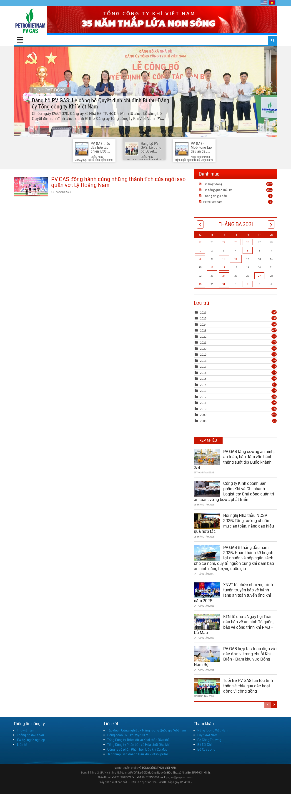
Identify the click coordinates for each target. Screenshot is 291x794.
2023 (203, 330)
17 (223, 267)
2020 (203, 349)
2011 (203, 403)
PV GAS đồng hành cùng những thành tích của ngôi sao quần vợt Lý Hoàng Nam (31, 186)
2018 (203, 361)
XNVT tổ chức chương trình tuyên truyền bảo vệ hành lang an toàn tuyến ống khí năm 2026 (233, 593)
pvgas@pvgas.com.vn (179, 777)
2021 (203, 342)
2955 (269, 189)
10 (223, 259)
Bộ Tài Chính (206, 744)
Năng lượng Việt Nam (212, 730)
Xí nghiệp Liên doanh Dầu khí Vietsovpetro (137, 754)
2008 (203, 421)
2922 (269, 184)
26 (247, 242)
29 (200, 284)
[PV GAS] (30, 20)
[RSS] (201, 184)
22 (200, 242)
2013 (203, 391)
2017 (203, 366)
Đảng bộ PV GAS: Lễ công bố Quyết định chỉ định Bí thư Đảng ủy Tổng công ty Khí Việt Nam (145, 91)
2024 (203, 324)
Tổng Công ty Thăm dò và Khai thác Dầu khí (138, 740)
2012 (203, 397)
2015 (203, 379)
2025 (203, 318)
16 (212, 267)
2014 (203, 385)
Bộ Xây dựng (206, 749)
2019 (203, 354)
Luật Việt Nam (207, 735)
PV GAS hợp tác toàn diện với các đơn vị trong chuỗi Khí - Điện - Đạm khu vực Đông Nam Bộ (235, 657)
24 (223, 242)
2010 (203, 409)
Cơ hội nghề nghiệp (31, 740)
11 (235, 258)
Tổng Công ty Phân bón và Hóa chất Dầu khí (138, 744)
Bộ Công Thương (209, 740)
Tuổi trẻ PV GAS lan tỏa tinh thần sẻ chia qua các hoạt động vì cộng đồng (248, 686)
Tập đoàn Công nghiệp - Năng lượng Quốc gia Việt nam (146, 730)
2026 (203, 312)
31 (223, 284)
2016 (203, 373)
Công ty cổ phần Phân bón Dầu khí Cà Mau (137, 749)
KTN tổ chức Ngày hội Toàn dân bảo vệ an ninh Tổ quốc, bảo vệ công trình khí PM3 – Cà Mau (234, 625)
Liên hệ (22, 744)
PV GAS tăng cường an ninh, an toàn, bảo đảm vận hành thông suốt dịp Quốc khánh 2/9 (234, 459)
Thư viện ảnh (26, 730)
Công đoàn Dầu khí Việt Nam (127, 735)
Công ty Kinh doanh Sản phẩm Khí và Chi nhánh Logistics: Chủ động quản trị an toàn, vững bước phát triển (234, 491)
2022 (203, 336)
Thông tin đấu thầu (30, 735)
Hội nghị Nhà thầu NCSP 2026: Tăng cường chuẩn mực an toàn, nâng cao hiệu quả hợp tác (234, 523)
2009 (203, 415)
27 (259, 276)
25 (235, 242)
